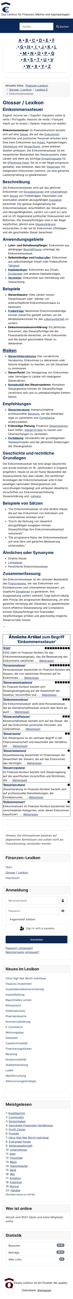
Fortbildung (15, 438)
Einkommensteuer (16, 699)
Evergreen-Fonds (20, 1141)
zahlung (36, 496)
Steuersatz (53, 166)
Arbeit (41, 142)
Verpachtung (32, 146)
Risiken (10, 350)
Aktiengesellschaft (20, 1145)
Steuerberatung (18, 409)
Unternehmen (18, 1149)
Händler (16, 1190)
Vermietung (10, 146)
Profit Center (17, 1129)
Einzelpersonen (34, 191)
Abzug (14, 195)
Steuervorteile (33, 430)
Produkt (14, 1133)
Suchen (64, 26)
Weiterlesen (46, 660)
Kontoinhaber (17, 1121)
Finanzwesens (17, 583)
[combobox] (36, 26)
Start (9, 867)
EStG (7, 648)
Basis (13, 1162)
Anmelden (36, 939)
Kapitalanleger (17, 269)
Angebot (15, 1178)
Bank (13, 1170)
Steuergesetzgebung (18, 682)
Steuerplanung (58, 426)
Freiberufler (42, 257)
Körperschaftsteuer (17, 716)
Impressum (13, 878)
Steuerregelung (14, 767)
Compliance (46, 417)
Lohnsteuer (15, 562)
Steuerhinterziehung (22, 356)
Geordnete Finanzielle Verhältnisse (31, 1125)
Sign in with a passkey (39, 928)
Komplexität (16, 384)
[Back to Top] (67, 1292)
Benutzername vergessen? (22, 952)
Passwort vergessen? (19, 948)
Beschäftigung (32, 249)
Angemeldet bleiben (22, 919)
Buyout (14, 1186)
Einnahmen (23, 591)
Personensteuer (14, 665)
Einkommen (51, 134)
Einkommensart (14, 802)
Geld (12, 1153)
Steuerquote (12, 733)
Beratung (34, 413)
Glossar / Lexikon (17, 872)
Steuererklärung (45, 224)
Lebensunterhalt (54, 319)
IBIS (12, 1174)
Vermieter (15, 277)
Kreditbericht (16, 1113)
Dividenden (15, 273)
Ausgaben (55, 200)
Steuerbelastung (15, 750)
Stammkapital (19, 1166)
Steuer (24, 134)
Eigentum (16, 1182)
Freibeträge (16, 311)
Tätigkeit (13, 265)
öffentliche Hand (18, 162)
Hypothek (16, 1158)
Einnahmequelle (51, 158)
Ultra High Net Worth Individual (28, 1137)
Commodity (16, 1117)
